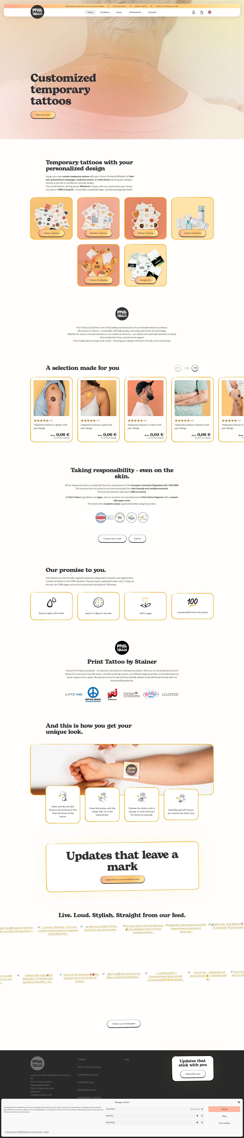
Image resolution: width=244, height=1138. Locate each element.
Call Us (137, 538)
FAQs (127, 1059)
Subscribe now (192, 1073)
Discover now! (43, 114)
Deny (224, 1116)
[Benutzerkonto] (193, 12)
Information (135, 12)
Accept (224, 1109)
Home (90, 12)
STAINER (82, 1059)
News (119, 12)
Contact (152, 12)
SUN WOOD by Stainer (88, 1074)
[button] (239, 1102)
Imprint (46, 1132)
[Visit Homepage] (45, 12)
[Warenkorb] (202, 12)
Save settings (224, 1123)
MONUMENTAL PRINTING (90, 1097)
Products (104, 12)
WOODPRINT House (87, 1090)
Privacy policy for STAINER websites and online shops (23, 1132)
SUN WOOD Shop (86, 1082)
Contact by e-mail (112, 538)
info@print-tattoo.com (41, 1095)
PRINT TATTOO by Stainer (90, 1067)
